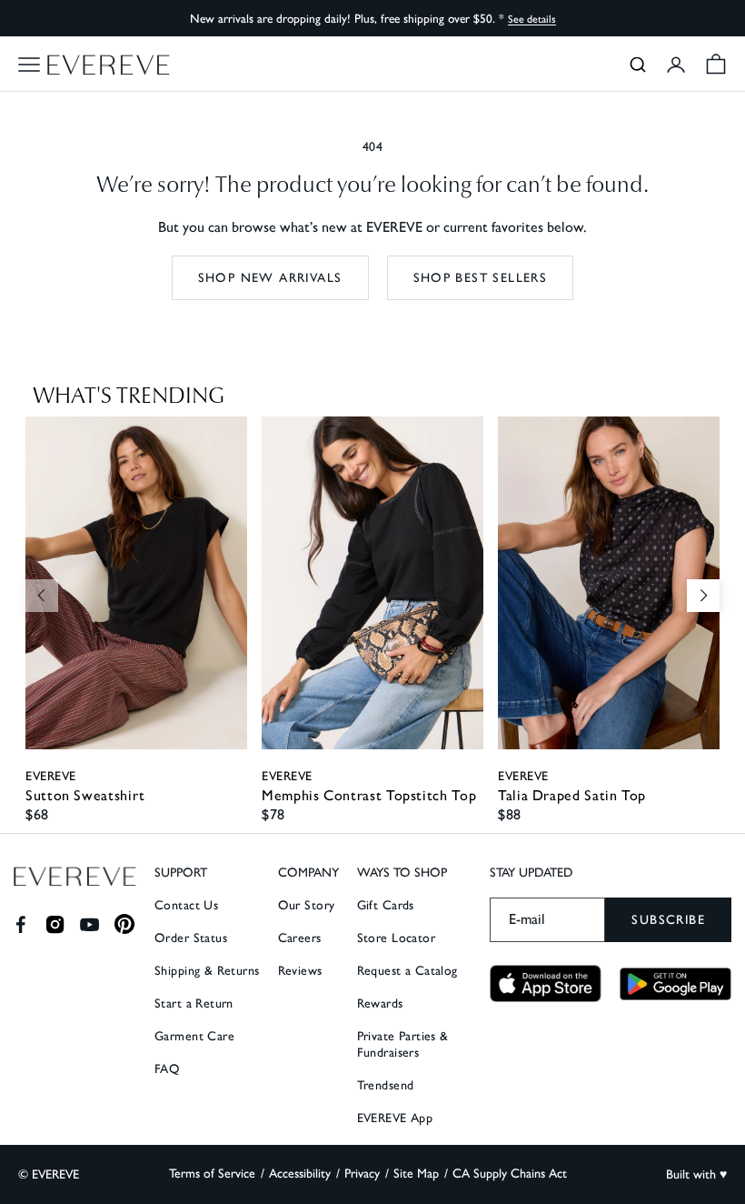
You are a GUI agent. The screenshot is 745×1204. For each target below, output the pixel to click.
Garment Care (194, 1036)
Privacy (362, 1173)
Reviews (300, 970)
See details (532, 19)
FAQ (167, 1069)
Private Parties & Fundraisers (403, 1044)
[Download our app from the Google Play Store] (675, 984)
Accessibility (300, 1173)
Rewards (380, 1003)
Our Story (306, 905)
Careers (300, 938)
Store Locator (396, 938)
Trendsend (385, 1085)
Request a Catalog (407, 970)
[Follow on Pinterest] (124, 924)
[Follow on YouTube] (89, 924)
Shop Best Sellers (480, 278)
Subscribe (668, 920)
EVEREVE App (395, 1118)
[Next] (703, 595)
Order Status (190, 938)
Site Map (416, 1173)
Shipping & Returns (207, 970)
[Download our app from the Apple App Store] (545, 983)
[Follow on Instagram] (55, 924)
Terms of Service (212, 1173)
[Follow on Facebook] (20, 924)
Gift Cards (385, 905)
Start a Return (193, 1003)
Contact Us (186, 905)
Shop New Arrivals (270, 278)
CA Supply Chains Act (509, 1173)
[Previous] (41, 595)
